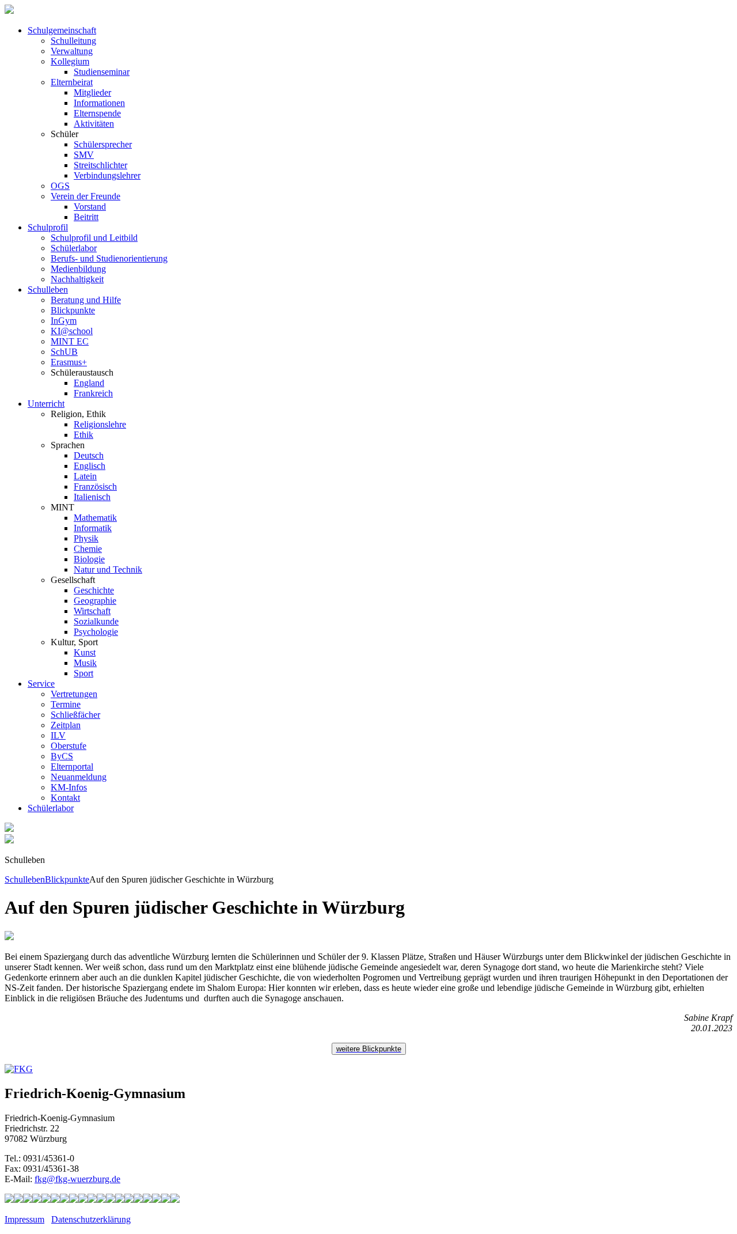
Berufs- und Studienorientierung (109, 258)
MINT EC (70, 341)
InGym (64, 320)
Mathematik (95, 518)
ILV (58, 735)
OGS (60, 186)
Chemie (88, 549)
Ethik (83, 435)
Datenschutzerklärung (91, 1219)
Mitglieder (92, 92)
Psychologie (96, 632)
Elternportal (72, 766)
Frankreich (93, 393)
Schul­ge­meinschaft (62, 30)
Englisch (89, 466)
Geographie (95, 600)
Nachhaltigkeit (77, 279)
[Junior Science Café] (92, 1200)
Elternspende (97, 113)
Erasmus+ (69, 362)
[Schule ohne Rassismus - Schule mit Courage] (55, 1200)
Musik (85, 663)
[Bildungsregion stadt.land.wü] (165, 1200)
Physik (86, 538)
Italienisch (92, 497)
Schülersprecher (103, 144)
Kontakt (65, 798)
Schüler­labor (51, 808)
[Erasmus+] (138, 1200)
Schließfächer (75, 715)
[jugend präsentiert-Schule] (64, 1200)
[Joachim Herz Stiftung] (129, 1200)
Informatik (93, 528)
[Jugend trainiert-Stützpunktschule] (36, 1200)
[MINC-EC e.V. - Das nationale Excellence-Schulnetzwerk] (18, 1200)
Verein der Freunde (85, 196)
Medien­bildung (78, 269)
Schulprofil (48, 227)
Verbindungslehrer (107, 175)
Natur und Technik (108, 569)
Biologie (89, 559)
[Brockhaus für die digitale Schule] (110, 1200)
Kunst (85, 652)
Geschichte (94, 590)
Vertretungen (74, 694)
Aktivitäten (94, 123)
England (89, 383)
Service (41, 683)
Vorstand (90, 206)
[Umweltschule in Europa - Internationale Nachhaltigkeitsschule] (73, 1200)
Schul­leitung (73, 41)
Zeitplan (66, 725)
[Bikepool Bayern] (46, 1200)
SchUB (64, 352)
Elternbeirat (72, 82)
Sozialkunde (96, 621)
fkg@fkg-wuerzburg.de (77, 1179)
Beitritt (86, 217)
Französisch (95, 486)
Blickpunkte (73, 310)
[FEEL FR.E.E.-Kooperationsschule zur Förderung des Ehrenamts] (147, 1200)
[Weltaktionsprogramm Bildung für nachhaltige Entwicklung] (83, 1200)
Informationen (99, 103)
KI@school (72, 331)
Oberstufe (68, 746)
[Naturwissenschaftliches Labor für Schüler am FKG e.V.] (9, 1200)
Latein (85, 476)
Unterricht (46, 403)
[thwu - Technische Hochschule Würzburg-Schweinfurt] (156, 1200)
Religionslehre (100, 424)
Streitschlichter (100, 165)
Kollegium (70, 61)
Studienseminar (102, 72)
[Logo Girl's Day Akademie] (175, 1200)
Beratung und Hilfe (86, 300)
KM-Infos (69, 787)
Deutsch (89, 455)
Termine (66, 704)
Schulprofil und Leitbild (94, 238)
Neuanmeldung (79, 777)
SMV (84, 155)
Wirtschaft (92, 611)
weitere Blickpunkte (368, 1048)
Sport (83, 673)
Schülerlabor (74, 248)
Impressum (24, 1219)
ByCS (62, 756)
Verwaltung (72, 51)
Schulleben (48, 289)
